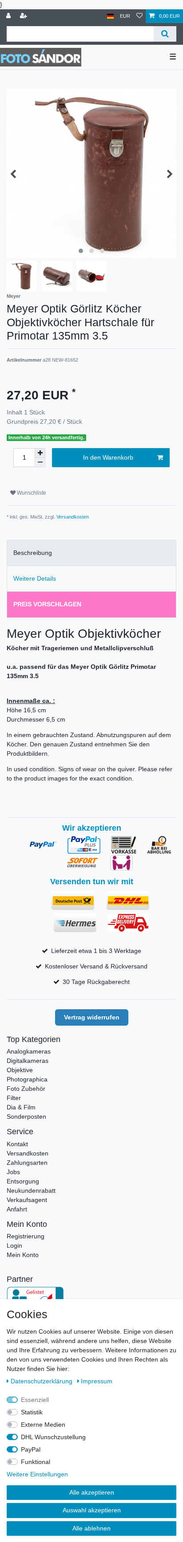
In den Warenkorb (108, 457)
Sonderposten (26, 1116)
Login (14, 1245)
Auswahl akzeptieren (92, 1510)
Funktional (35, 1461)
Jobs (13, 1171)
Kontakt (17, 1144)
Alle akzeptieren (91, 1492)
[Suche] (165, 34)
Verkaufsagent (27, 1199)
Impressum (96, 1381)
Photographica (27, 1079)
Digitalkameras (27, 1060)
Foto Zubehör (26, 1088)
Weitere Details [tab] (34, 578)
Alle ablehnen (91, 1528)
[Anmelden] (9, 16)
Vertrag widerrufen (91, 1017)
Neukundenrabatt (31, 1190)
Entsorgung (23, 1181)
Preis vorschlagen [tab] (47, 604)
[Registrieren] (24, 16)
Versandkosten (72, 516)
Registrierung (25, 1236)
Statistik (32, 1412)
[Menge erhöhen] (40, 453)
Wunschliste (31, 493)
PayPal (30, 1449)
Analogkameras (29, 1051)
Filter (14, 1097)
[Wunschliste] (139, 16)
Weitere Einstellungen (37, 1474)
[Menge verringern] (40, 462)
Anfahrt (17, 1209)
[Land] (110, 16)
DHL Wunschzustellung (53, 1437)
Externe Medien (43, 1424)
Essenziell (35, 1399)
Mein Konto (23, 1254)
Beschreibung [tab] (32, 552)
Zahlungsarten (27, 1162)
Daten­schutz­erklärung (42, 1381)
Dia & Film (21, 1107)
